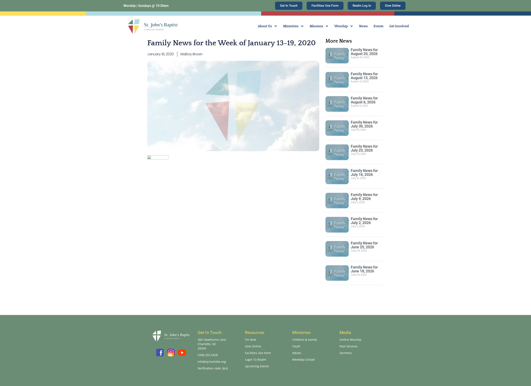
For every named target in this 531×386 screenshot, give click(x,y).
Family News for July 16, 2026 (364, 172)
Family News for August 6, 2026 (364, 100)
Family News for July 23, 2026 (364, 148)
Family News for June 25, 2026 (364, 245)
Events (379, 26)
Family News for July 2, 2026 (364, 221)
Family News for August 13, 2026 (364, 76)
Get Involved (399, 26)
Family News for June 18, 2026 (364, 269)
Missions (316, 26)
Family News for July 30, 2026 (364, 124)
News (363, 26)
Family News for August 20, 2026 (364, 52)
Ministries (290, 26)
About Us (265, 26)
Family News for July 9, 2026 (364, 196)
